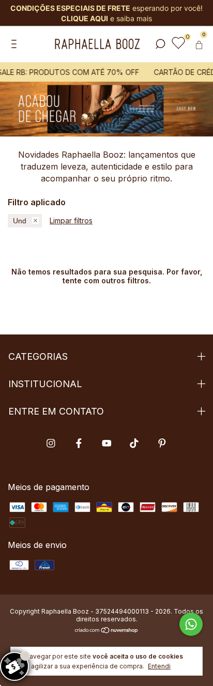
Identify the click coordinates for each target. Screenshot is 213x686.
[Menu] (16, 44)
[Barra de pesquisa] (160, 44)
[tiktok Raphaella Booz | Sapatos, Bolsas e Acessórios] (134, 443)
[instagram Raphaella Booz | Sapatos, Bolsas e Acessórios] (51, 443)
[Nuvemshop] (106, 631)
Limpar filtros (71, 220)
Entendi (159, 666)
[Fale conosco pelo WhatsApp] (191, 624)
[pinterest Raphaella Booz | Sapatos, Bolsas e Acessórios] (162, 443)
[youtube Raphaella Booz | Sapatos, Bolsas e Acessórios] (107, 443)
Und (19, 221)
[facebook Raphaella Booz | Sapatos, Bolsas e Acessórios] (79, 443)
